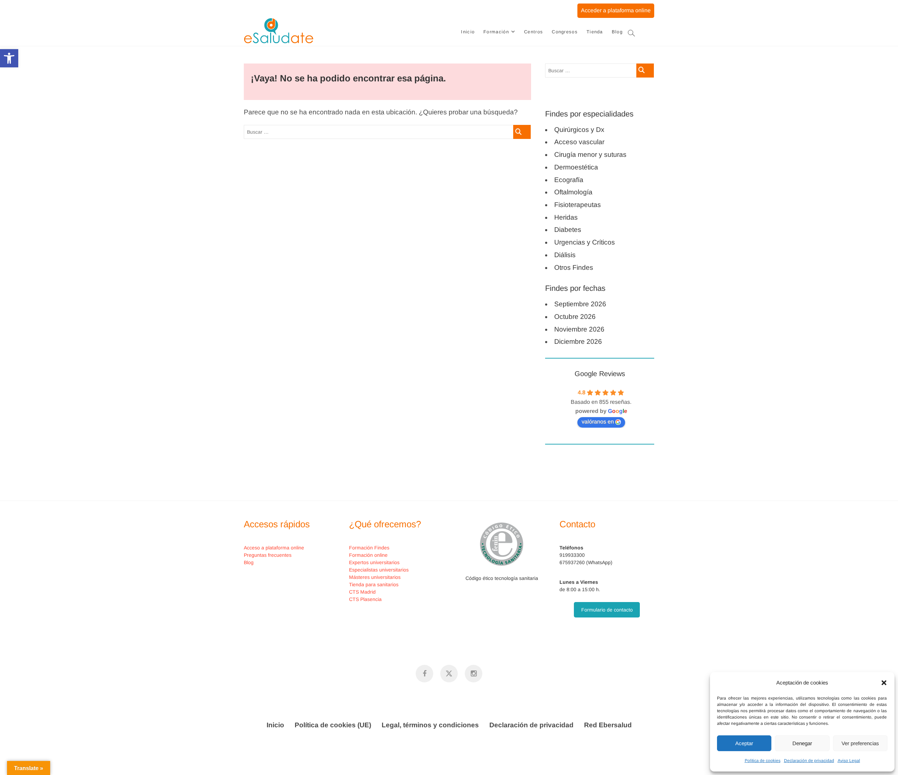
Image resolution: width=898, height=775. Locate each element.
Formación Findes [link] (369, 547)
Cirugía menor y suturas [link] (590, 154)
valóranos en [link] (598, 422)
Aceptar (744, 743)
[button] (883, 682)
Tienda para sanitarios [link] (373, 584)
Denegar (802, 743)
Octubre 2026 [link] (575, 316)
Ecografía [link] (568, 179)
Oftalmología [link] (573, 192)
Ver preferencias (860, 743)
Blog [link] (617, 31)
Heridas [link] (566, 217)
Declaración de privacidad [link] (809, 760)
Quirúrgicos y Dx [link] (579, 129)
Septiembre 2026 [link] (580, 304)
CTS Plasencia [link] (365, 599)
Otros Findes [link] (573, 267)
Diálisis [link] (565, 255)
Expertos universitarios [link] (374, 562)
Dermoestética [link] (576, 167)
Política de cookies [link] (762, 760)
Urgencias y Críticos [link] (584, 242)
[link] (9, 58)
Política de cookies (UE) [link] (333, 725)
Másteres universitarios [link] (375, 577)
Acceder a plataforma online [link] (616, 10)
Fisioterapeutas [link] (577, 204)
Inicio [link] (468, 31)
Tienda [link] (595, 31)
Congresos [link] (565, 31)
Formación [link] (496, 31)
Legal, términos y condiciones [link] (430, 725)
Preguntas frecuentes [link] (267, 555)
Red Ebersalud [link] (608, 725)
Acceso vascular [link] (579, 142)
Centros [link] (533, 31)
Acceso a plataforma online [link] (274, 547)
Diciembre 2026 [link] (578, 341)
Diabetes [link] (567, 229)
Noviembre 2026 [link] (579, 329)
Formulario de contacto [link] (607, 610)
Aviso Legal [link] (849, 760)
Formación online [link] (368, 555)
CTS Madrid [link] (362, 592)
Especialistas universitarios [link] (379, 570)
